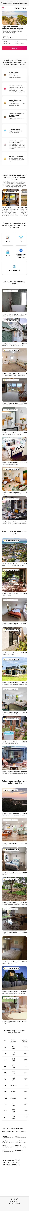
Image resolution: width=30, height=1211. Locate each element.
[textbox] (8, 43)
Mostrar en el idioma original (20, 3)
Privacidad (11, 1203)
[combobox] (14, 38)
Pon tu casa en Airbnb (20, 8)
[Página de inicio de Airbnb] (3, 8)
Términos (17, 1203)
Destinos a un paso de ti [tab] (8, 1131)
